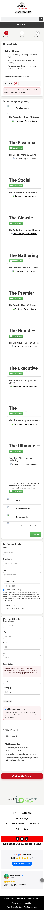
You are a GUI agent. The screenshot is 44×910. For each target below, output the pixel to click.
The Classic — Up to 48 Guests (23, 192)
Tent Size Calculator (14, 823)
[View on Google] (6, 876)
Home (14, 813)
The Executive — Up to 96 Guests (24, 343)
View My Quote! (23, 776)
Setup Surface (8, 664)
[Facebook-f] (17, 839)
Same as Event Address (15, 608)
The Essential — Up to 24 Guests (24, 117)
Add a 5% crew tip (11, 736)
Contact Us (34, 823)
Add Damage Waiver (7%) (16, 709)
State (5, 643)
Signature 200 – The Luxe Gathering (21, 459)
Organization (7, 559)
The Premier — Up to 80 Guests (23, 267)
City (4, 632)
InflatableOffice (26, 903)
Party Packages (22, 818)
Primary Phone (8, 581)
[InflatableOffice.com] (26, 799)
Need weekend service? (17, 76)
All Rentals (27, 813)
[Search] (41, 19)
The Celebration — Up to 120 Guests (22, 381)
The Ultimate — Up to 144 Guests (24, 420)
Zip (4, 653)
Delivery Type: (8, 688)
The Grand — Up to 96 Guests (22, 305)
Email (5, 570)
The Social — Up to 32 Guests (22, 155)
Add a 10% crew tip (12, 730)
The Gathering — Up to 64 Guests (24, 230)
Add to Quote (17, 148)
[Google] (26, 839)
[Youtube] (22, 839)
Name (5, 548)
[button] (22, 24)
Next (34, 534)
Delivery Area (22, 829)
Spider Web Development (28, 907)
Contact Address (9, 605)
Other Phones (7, 701)
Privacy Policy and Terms (10, 600)
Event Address (8, 621)
